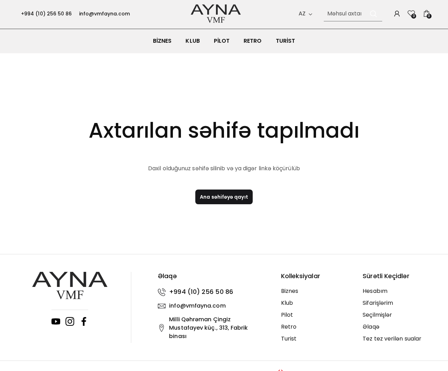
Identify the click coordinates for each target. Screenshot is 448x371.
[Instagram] (69, 321)
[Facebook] (83, 321)
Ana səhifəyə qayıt (224, 196)
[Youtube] (55, 321)
